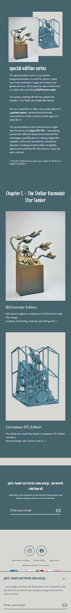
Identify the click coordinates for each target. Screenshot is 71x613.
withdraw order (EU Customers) (35, 565)
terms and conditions (21, 560)
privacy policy (39, 560)
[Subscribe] (64, 605)
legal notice (54, 560)
